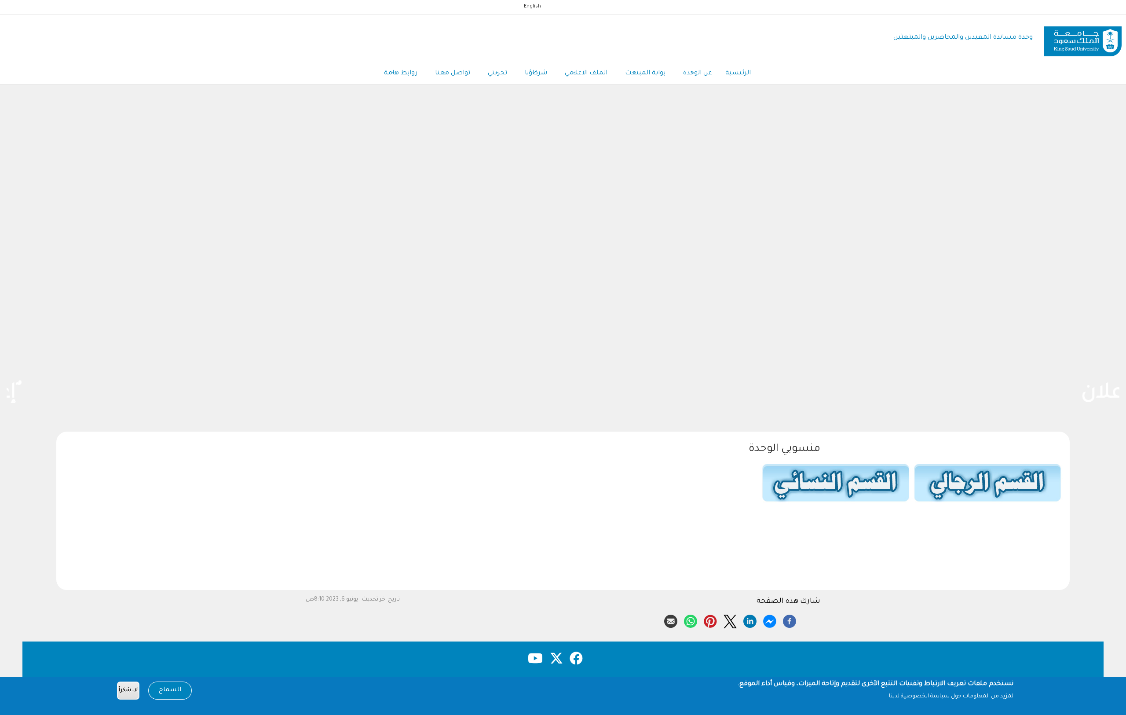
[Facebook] (789, 620)
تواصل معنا (452, 73)
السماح (170, 690)
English (532, 6)
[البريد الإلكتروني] (670, 620)
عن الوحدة (697, 73)
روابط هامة (400, 73)
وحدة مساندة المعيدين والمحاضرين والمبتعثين (963, 37)
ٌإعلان (563, 394)
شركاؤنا (536, 73)
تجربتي (497, 73)
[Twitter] (730, 620)
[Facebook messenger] (769, 620)
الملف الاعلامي (586, 73)
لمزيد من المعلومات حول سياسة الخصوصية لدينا (951, 696)
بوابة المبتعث (645, 73)
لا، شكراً (128, 690)
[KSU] (1082, 38)
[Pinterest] (710, 620)
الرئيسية (738, 73)
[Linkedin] (750, 620)
